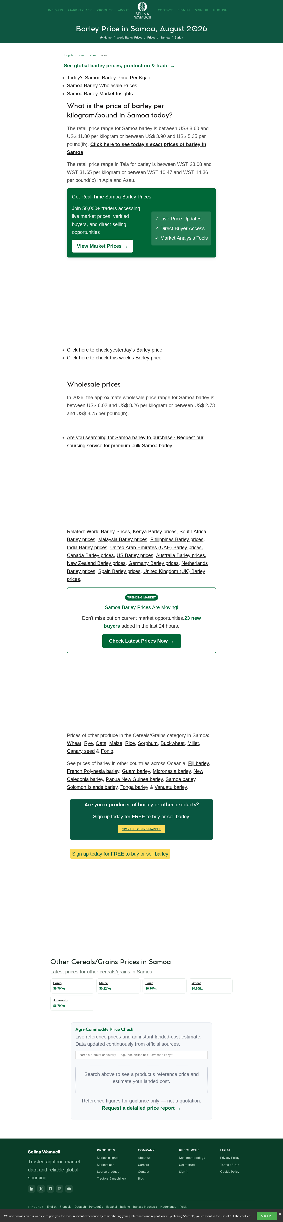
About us (144, 1158)
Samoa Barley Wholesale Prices (102, 85)
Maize (115, 743)
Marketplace (80, 10)
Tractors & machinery (112, 1178)
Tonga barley (134, 787)
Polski (183, 1206)
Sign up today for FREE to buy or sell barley (120, 854)
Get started (187, 1165)
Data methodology (192, 1158)
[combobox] (141, 1055)
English (220, 10)
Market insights (108, 1158)
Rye (88, 743)
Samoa (165, 37)
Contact (165, 10)
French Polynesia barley (93, 771)
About (123, 10)
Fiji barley (198, 763)
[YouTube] (69, 1189)
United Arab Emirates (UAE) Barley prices (156, 547)
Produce (105, 10)
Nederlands (168, 1206)
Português (96, 1206)
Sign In (184, 10)
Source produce (108, 1172)
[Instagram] (59, 1189)
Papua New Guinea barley (134, 779)
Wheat (74, 743)
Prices (151, 37)
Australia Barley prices (180, 555)
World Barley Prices (129, 37)
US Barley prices (135, 555)
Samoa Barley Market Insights (100, 93)
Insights (55, 10)
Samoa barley (180, 779)
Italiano (125, 1206)
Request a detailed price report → (141, 1108)
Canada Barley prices (90, 555)
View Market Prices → (102, 246)
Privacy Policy (229, 1158)
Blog (141, 1178)
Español (111, 1206)
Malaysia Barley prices (122, 539)
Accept (267, 1216)
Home (108, 37)
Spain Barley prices (119, 571)
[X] (41, 1189)
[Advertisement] (142, 299)
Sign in (183, 1172)
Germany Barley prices (153, 563)
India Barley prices (87, 547)
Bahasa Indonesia (145, 1206)
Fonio (107, 751)
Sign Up (201, 10)
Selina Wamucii (44, 1151)
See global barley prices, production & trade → (119, 65)
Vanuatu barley (171, 787)
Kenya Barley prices (155, 531)
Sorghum (148, 743)
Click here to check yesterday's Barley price (114, 350)
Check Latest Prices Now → (141, 641)
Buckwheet (173, 743)
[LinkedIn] (31, 1189)
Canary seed (81, 751)
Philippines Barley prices (176, 539)
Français (65, 1206)
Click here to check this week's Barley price (114, 357)
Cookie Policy (229, 1172)
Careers (143, 1165)
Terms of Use (229, 1165)
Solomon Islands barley (92, 787)
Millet (193, 743)
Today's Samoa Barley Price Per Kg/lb (108, 77)
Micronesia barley (172, 771)
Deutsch (80, 1206)
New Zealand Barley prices (96, 563)
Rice (130, 743)
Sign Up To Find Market (141, 829)
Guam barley (136, 771)
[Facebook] (50, 1189)
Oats (101, 743)
